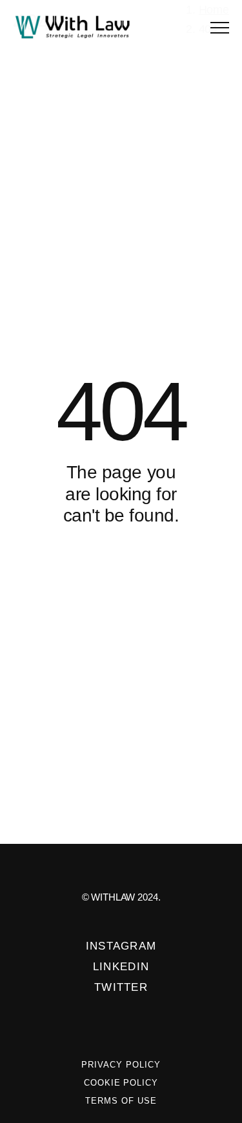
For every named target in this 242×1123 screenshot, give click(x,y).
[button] (220, 27)
